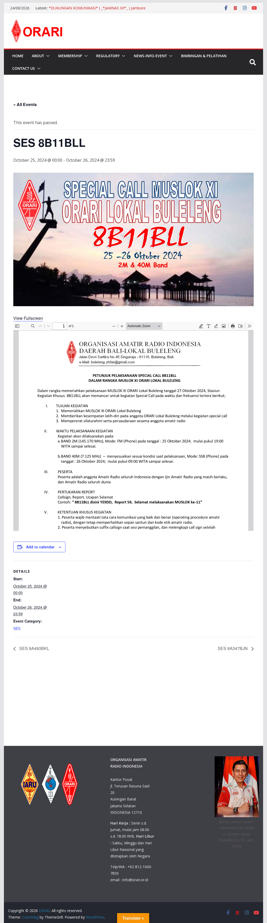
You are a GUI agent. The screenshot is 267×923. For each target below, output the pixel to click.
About (38, 55)
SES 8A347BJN (233, 648)
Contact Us (23, 68)
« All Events (25, 104)
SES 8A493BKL (33, 648)
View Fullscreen (28, 318)
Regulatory (108, 55)
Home (17, 55)
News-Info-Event (150, 55)
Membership (70, 55)
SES (16, 628)
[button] (47, 56)
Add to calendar (40, 546)
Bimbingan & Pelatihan (204, 55)
